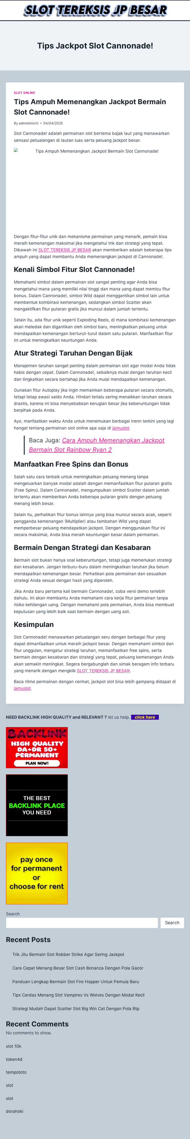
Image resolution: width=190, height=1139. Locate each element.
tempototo (16, 1072)
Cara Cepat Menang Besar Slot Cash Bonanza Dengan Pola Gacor (77, 968)
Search (13, 913)
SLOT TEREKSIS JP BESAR (103, 670)
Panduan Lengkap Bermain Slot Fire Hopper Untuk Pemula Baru (75, 981)
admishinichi (28, 123)
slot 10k (13, 1046)
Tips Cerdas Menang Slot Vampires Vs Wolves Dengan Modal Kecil (78, 995)
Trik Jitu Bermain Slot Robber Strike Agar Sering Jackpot (68, 954)
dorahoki (14, 1111)
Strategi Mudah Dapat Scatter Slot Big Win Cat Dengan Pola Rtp (75, 1008)
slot (9, 1085)
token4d (14, 1059)
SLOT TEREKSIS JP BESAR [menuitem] (64, 249)
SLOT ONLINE (24, 93)
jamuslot (120, 428)
